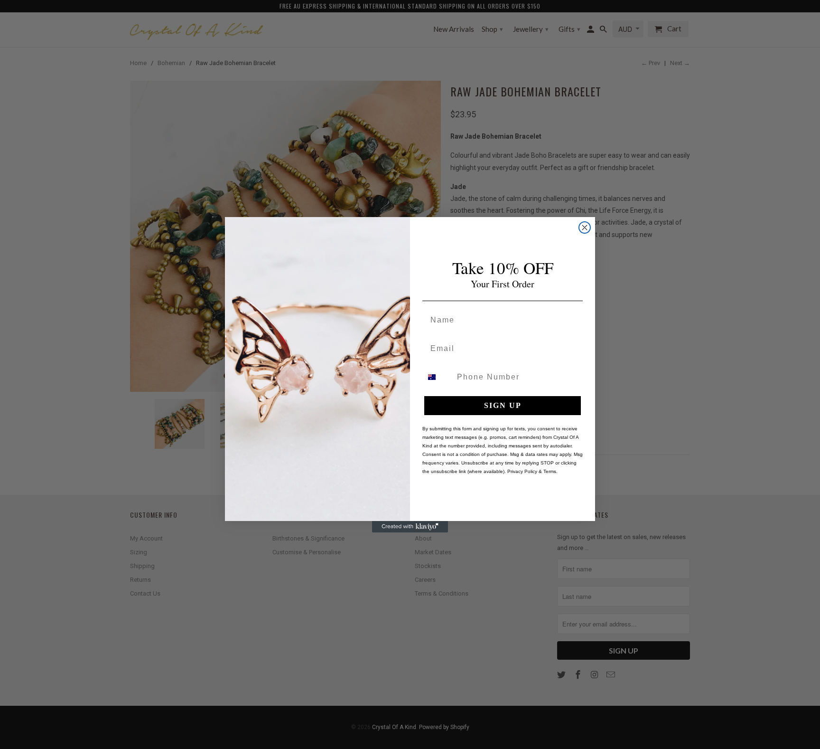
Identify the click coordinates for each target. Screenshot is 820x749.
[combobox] (437, 377)
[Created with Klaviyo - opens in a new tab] (410, 526)
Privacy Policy (522, 471)
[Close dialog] (584, 227)
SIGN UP (503, 405)
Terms (549, 471)
